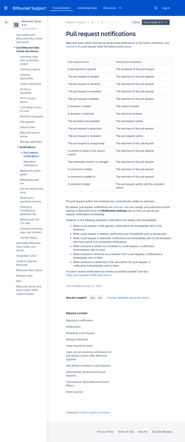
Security (143, 431)
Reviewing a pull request (80, 332)
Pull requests (27, 121)
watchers (71, 46)
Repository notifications (79, 320)
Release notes (24, 275)
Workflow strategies (31, 116)
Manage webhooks (31, 141)
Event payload (74, 391)
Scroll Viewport (102, 412)
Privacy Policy (105, 431)
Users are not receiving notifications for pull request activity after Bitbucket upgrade (89, 355)
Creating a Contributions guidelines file (28, 210)
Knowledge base (87, 7)
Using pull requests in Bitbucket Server (88, 275)
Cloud (136, 22)
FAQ (18, 281)
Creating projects (30, 69)
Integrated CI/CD (26, 255)
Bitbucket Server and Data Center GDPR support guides (28, 290)
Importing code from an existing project (29, 60)
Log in (166, 7)
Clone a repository (30, 83)
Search (156, 8)
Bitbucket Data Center (29, 270)
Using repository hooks (79, 345)
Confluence (84, 412)
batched (118, 207)
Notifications (28, 147)
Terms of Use (125, 431)
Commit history (28, 237)
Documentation (61, 7)
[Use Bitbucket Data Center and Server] (112, 22)
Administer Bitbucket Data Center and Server (28, 246)
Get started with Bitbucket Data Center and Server (29, 38)
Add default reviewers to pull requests (88, 365)
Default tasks (27, 127)
